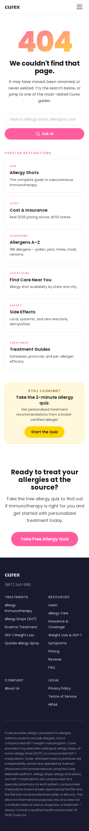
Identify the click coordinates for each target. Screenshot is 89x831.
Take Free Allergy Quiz (45, 539)
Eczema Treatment (21, 627)
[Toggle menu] (79, 7)
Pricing (53, 651)
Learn (52, 605)
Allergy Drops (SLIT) (21, 619)
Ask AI (47, 133)
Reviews (54, 659)
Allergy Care (58, 613)
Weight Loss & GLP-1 (64, 635)
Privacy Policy (59, 688)
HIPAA (52, 704)
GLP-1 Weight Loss (19, 635)
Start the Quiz (44, 432)
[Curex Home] (16, 7)
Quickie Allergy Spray (22, 643)
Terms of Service (62, 696)
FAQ (51, 667)
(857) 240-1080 (18, 584)
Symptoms (57, 643)
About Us (12, 688)
